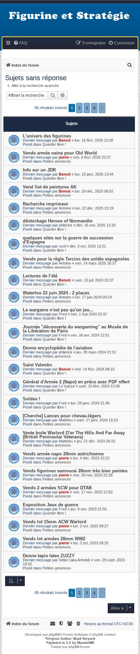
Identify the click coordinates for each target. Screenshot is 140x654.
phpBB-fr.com (79, 647)
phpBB (54, 634)
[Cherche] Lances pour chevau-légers (62, 415)
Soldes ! (31, 398)
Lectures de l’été (40, 275)
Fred (63, 314)
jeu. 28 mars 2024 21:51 (96, 352)
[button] (102, 108)
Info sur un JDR (39, 169)
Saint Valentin (37, 364)
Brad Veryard (84, 638)
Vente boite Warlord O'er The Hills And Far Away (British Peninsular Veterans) (74, 434)
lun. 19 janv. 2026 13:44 (94, 174)
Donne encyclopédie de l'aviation (57, 347)
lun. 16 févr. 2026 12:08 (94, 140)
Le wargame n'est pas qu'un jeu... (58, 309)
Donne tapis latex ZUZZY (49, 555)
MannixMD (85, 642)
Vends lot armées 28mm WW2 (54, 538)
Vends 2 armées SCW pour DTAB (57, 487)
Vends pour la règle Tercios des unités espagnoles (76, 258)
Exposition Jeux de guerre (50, 504)
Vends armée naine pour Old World (60, 153)
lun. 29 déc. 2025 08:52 (94, 191)
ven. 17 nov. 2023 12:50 (92, 492)
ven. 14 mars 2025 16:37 (95, 263)
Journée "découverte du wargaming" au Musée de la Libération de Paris (75, 328)
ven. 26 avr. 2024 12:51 (90, 335)
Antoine (65, 208)
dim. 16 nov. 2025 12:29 (96, 225)
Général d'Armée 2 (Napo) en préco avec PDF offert (76, 381)
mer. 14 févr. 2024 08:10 (95, 369)
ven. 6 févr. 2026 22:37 (92, 157)
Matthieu (66, 420)
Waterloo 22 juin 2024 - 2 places (56, 292)
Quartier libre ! (54, 144)
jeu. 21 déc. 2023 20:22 (96, 441)
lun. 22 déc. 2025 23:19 (94, 208)
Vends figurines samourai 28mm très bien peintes (75, 470)
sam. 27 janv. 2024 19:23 (97, 420)
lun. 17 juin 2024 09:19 (93, 297)
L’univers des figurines (47, 136)
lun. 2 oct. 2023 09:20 (90, 543)
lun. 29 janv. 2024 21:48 (90, 403)
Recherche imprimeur (45, 203)
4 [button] (94, 108)
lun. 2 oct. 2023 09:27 (90, 526)
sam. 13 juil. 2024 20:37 (94, 280)
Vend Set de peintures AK (49, 186)
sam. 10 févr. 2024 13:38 (99, 386)
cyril (62, 246)
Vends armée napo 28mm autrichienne (63, 453)
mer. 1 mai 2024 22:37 (89, 314)
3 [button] (87, 108)
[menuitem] (20, 43)
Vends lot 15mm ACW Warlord (54, 521)
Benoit (65, 140)
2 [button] (79, 108)
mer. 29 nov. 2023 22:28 (92, 475)
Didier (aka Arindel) (74, 560)
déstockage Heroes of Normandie (57, 220)
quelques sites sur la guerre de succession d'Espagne (68, 239)
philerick (65, 225)
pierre (64, 157)
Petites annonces (56, 161)
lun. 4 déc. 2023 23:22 (91, 458)
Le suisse (67, 386)
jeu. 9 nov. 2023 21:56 (89, 509)
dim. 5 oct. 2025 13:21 (88, 246)
